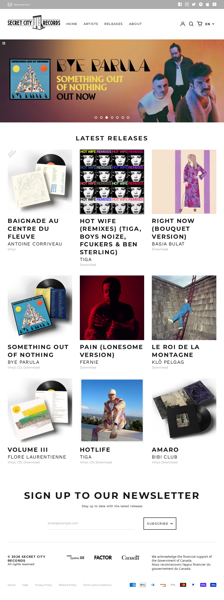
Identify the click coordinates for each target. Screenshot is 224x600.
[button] (191, 24)
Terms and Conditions (97, 585)
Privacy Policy (43, 585)
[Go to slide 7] (128, 117)
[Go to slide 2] (101, 117)
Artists (91, 24)
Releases (113, 24)
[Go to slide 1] (96, 117)
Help (25, 585)
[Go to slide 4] (112, 117)
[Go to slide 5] (117, 117)
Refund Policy (67, 585)
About (135, 24)
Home (71, 24)
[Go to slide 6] (123, 117)
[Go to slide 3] (106, 117)
